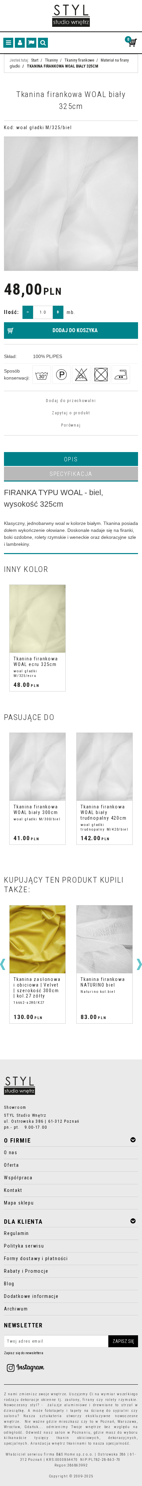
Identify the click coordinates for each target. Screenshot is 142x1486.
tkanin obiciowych (77, 1438)
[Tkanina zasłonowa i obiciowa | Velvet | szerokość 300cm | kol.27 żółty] (37, 939)
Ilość (11, 312)
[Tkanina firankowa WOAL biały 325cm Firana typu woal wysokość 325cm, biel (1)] (71, 204)
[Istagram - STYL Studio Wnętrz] (25, 1367)
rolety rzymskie (121, 1400)
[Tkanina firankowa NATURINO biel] (104, 939)
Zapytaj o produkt (71, 413)
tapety (76, 1411)
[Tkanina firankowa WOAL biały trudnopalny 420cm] (104, 767)
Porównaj (71, 425)
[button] (71, 459)
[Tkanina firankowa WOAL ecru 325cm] (37, 619)
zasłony (72, 1400)
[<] (2, 964)
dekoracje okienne (38, 1400)
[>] (139, 964)
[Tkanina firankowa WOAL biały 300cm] (37, 767)
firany (89, 1400)
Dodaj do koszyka (75, 330)
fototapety (54, 1411)
